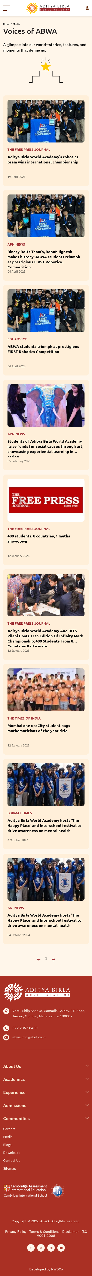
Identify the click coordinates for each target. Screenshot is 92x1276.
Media (8, 1137)
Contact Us (11, 1160)
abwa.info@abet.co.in (29, 1037)
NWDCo (57, 1269)
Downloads (11, 1152)
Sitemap (9, 1168)
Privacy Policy (16, 1231)
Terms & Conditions (44, 1231)
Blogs (7, 1144)
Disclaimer (70, 1231)
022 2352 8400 (25, 1028)
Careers (9, 1129)
